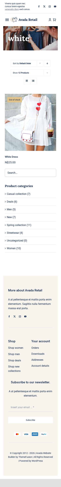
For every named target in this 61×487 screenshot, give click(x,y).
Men (9, 209)
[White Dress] (30, 122)
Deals (10, 201)
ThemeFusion (25, 457)
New (9, 217)
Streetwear (13, 232)
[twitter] (44, 6)
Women (11, 248)
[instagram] (50, 6)
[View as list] (33, 81)
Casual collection (17, 193)
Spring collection (16, 225)
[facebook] (39, 6)
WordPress (37, 461)
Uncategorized (15, 240)
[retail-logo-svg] (24, 18)
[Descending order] (47, 63)
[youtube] (55, 6)
